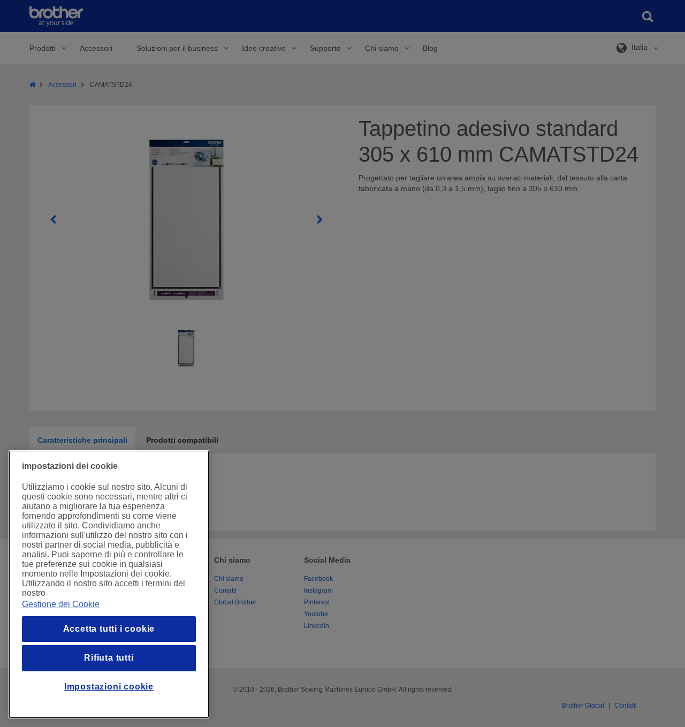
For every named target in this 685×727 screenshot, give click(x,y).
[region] (109, 584)
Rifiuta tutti (108, 657)
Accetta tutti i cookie (109, 628)
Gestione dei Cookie (61, 604)
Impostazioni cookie (109, 686)
